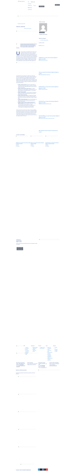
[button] (57, 5)
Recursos (29, 7)
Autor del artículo (42, 32)
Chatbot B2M (18, 366)
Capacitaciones (30, 9)
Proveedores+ (30, 3)
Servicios (34, 5)
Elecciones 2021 (29, 28)
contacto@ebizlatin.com (43, 367)
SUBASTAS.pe (30, 5)
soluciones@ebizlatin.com (21, 365)
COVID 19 (25, 28)
